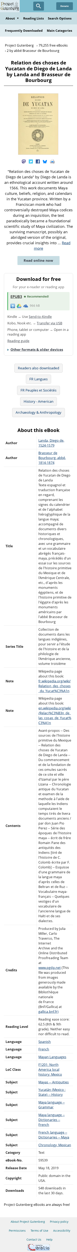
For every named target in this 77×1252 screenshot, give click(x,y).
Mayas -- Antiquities (53, 1082)
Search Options (60, 18)
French (43, 1049)
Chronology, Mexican (54, 1145)
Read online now (38, 260)
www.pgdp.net (49, 967)
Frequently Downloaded (24, 30)
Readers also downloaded (38, 368)
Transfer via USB (49, 323)
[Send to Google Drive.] (19, 305)
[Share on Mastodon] (24, 161)
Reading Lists (33, 18)
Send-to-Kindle (40, 316)
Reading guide (18, 341)
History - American (39, 401)
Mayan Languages (52, 1057)
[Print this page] (52, 161)
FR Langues (38, 379)
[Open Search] (38, 6)
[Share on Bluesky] (45, 161)
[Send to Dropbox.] (12, 305)
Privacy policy (59, 1222)
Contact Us (33, 1239)
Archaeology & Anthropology (39, 412)
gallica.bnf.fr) (48, 1011)
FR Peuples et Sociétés (39, 390)
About (12, 18)
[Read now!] (38, 153)
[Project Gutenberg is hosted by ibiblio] (38, 1249)
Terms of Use (39, 1230)
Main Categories (59, 30)
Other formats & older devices (36, 349)
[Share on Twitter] (31, 161)
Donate (64, 6)
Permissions (17, 1230)
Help (49, 1239)
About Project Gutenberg (28, 1222)
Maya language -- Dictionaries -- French (51, 1120)
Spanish (44, 1041)
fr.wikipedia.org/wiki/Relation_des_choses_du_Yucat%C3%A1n (54, 686)
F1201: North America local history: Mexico (50, 1069)
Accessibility (61, 1230)
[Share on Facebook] (38, 161)
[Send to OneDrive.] (25, 305)
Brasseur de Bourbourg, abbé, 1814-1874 (52, 458)
